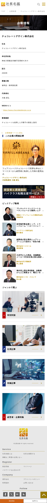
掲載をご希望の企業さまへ (12, 457)
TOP (3, 11)
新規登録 (12, 501)
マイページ (28, 466)
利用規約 (5, 483)
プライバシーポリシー (32, 479)
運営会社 (5, 479)
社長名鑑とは (7, 453)
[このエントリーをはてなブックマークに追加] (17, 494)
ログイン (35, 501)
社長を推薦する (29, 453)
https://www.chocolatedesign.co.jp (17, 110)
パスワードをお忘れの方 (11, 470)
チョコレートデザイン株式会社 (33, 11)
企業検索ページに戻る (14, 133)
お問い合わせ (28, 483)
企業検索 (12, 11)
